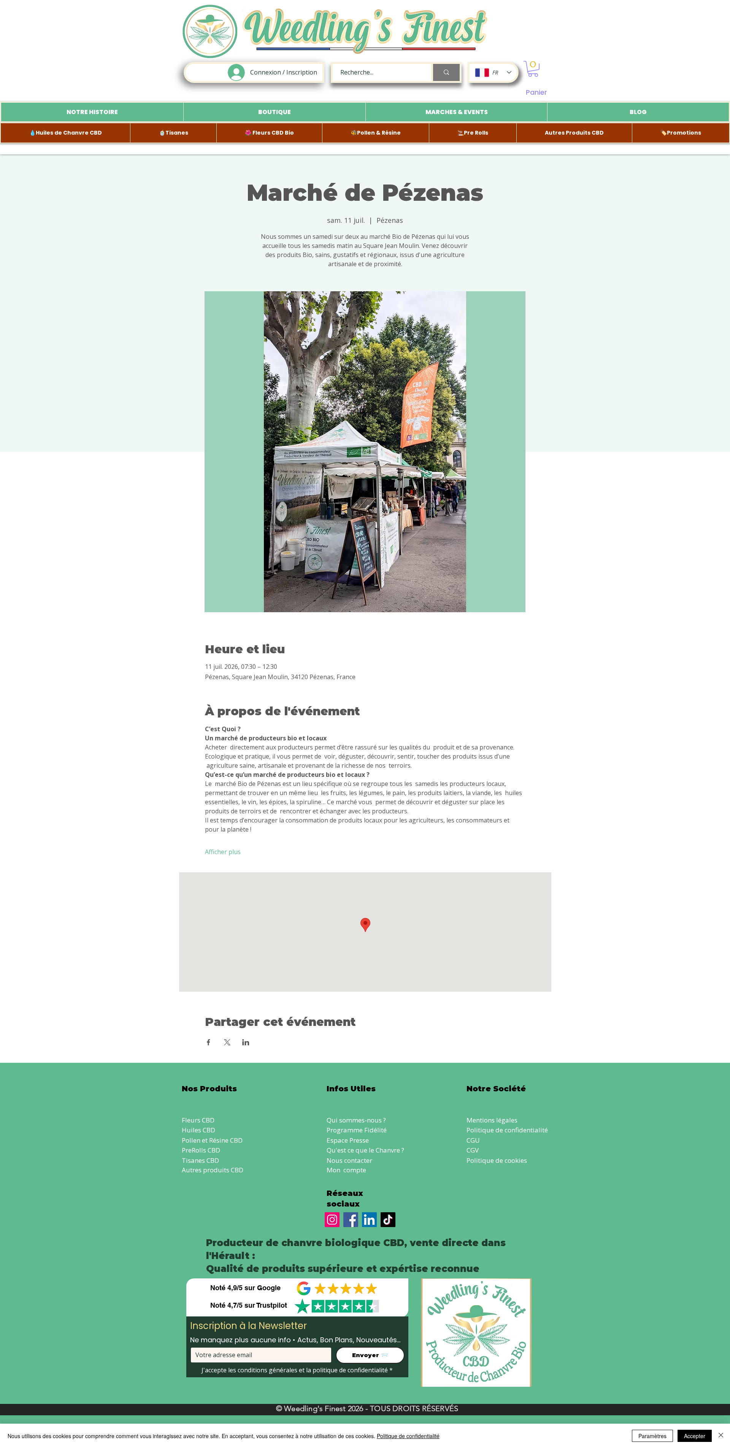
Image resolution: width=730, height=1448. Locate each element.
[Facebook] (350, 1219)
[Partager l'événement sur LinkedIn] (245, 1042)
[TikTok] (388, 1219)
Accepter (694, 1436)
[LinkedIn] (369, 1219)
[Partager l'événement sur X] (227, 1042)
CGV (473, 1150)
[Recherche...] (445, 72)
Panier (536, 92)
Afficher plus (223, 852)
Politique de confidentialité (507, 1130)
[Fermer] (720, 1436)
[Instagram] (332, 1219)
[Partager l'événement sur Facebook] (208, 1042)
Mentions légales (492, 1120)
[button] (533, 69)
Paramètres (652, 1436)
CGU (473, 1140)
